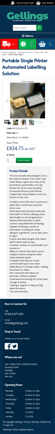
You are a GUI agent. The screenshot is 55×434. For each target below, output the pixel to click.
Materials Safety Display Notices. (18, 429)
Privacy (26, 421)
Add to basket (24, 160)
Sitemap (35, 421)
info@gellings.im (16, 323)
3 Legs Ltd (8, 425)
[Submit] (39, 28)
